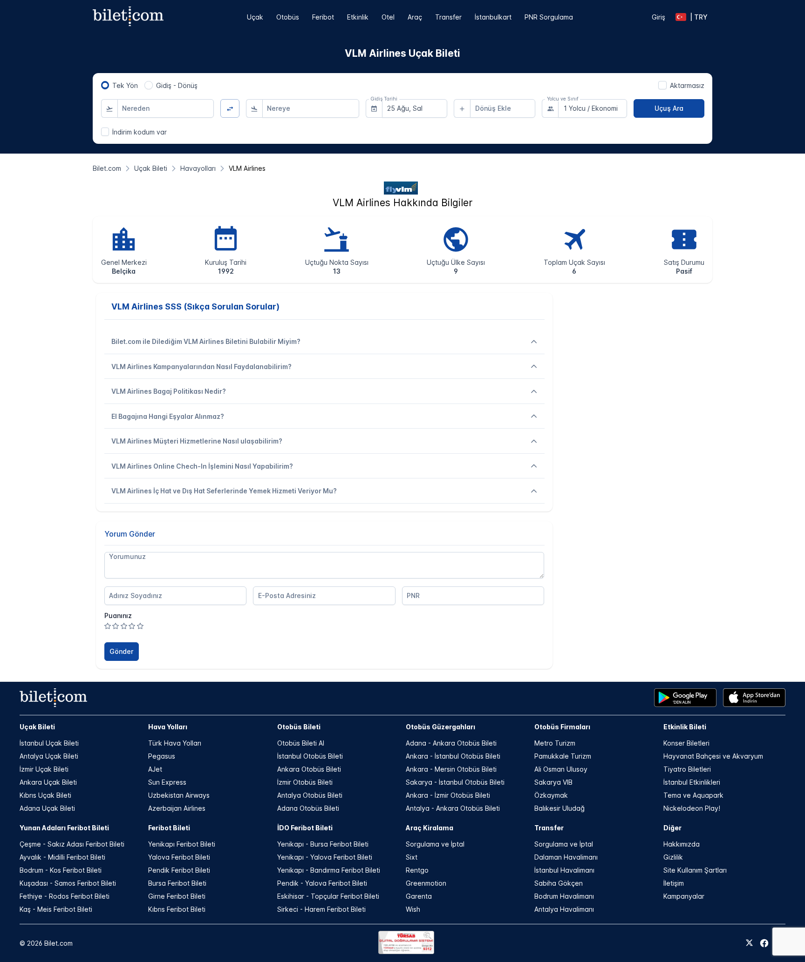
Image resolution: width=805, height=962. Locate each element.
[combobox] (165, 108)
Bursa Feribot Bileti (177, 883)
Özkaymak (551, 795)
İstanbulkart (493, 17)
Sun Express (167, 782)
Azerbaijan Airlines (176, 808)
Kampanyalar (683, 896)
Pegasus (161, 756)
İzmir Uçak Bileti (44, 769)
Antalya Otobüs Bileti (309, 795)
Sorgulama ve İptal (435, 844)
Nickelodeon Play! (691, 808)
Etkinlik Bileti (684, 727)
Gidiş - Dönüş (177, 85)
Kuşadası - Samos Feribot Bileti (68, 883)
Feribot (323, 17)
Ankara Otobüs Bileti (309, 769)
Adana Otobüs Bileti (308, 808)
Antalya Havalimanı (564, 909)
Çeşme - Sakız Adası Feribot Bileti (72, 844)
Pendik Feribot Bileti (179, 870)
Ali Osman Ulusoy (560, 769)
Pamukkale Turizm (562, 756)
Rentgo (417, 870)
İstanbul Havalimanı (564, 870)
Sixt (411, 857)
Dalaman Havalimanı (566, 857)
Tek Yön (125, 85)
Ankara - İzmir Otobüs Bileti (448, 795)
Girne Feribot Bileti (176, 896)
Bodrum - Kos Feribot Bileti (61, 870)
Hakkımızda (681, 844)
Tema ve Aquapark (693, 795)
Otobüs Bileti (299, 727)
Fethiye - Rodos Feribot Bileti (64, 896)
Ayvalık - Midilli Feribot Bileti (62, 857)
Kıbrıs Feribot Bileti (176, 909)
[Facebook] (764, 943)
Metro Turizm (554, 743)
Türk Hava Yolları (174, 743)
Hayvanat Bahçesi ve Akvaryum (713, 756)
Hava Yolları (167, 727)
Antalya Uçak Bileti (49, 756)
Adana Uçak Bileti (47, 808)
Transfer (448, 17)
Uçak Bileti (37, 727)
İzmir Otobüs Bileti (305, 782)
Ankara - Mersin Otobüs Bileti (451, 769)
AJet (155, 769)
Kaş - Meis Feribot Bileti (56, 909)
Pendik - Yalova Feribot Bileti (322, 883)
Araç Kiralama (429, 828)
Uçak (255, 17)
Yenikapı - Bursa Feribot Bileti (322, 844)
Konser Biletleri (686, 743)
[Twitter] (749, 943)
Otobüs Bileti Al (300, 743)
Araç (415, 17)
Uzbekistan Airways (179, 795)
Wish (413, 909)
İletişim (673, 883)
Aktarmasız (687, 85)
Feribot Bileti (169, 828)
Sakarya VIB (553, 782)
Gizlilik (673, 857)
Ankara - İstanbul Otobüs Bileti (453, 756)
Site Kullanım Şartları (695, 870)
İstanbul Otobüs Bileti (310, 756)
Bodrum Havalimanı (564, 896)
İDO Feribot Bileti (305, 828)
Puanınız (118, 615)
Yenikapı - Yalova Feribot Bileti (324, 857)
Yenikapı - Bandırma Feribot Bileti (328, 870)
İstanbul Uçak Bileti (49, 743)
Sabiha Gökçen (558, 883)
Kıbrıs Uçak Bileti (45, 795)
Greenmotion (426, 883)
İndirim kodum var (139, 132)
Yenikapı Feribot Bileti (181, 844)
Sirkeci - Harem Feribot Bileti (321, 909)
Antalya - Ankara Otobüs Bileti (453, 808)
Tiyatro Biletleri (687, 769)
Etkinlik (357, 17)
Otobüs (287, 17)
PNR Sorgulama (549, 17)
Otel (388, 17)
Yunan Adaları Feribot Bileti (64, 828)
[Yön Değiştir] (229, 108)
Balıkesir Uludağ (559, 808)
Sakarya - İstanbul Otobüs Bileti (455, 782)
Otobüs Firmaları (562, 727)
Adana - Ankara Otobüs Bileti (451, 743)
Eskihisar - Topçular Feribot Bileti (328, 896)
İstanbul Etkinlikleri (691, 782)
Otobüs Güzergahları (440, 727)
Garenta (419, 896)
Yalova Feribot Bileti (179, 857)
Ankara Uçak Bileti (48, 782)
